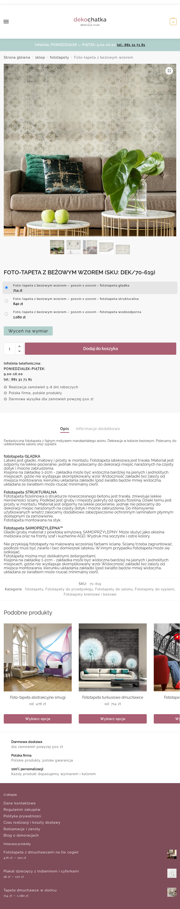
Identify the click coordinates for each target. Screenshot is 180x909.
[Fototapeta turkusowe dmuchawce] (113, 657)
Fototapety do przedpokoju (69, 589)
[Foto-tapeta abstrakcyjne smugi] (38, 657)
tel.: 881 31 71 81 (131, 45)
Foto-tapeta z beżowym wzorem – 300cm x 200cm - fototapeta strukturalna (76, 299)
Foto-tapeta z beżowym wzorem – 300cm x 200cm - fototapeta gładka (71, 285)
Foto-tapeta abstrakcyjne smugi (37, 697)
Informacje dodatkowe (98, 428)
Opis (64, 428)
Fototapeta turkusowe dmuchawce (112, 697)
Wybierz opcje (37, 719)
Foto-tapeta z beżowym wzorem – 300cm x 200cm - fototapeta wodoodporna (77, 312)
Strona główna (17, 57)
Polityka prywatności (22, 816)
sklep (40, 57)
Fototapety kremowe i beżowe (90, 594)
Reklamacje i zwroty (22, 829)
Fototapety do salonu (114, 589)
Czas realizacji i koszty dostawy (32, 822)
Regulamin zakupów (22, 809)
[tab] (64, 425)
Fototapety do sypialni (154, 589)
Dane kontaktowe (20, 803)
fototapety (59, 57)
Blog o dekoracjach (21, 835)
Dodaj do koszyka (100, 348)
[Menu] (11, 21)
